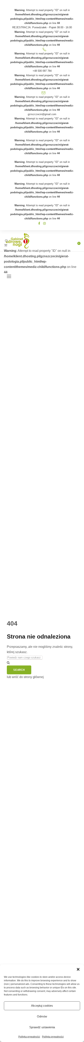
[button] (78, 969)
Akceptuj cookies (42, 1005)
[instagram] (44, 223)
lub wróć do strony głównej (25, 677)
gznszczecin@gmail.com (42, 114)
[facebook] (39, 223)
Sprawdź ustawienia (42, 1027)
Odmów (42, 1016)
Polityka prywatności (29, 1036)
